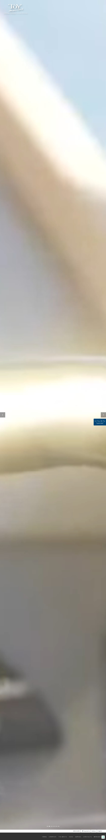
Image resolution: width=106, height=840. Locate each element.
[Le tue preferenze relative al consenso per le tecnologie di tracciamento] (103, 837)
